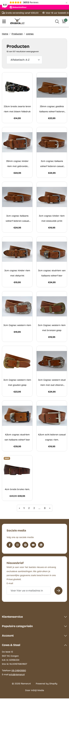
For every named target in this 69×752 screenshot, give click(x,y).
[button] (57, 21)
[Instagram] (17, 545)
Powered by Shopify (46, 683)
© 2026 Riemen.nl (21, 683)
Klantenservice (12, 616)
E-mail (10, 583)
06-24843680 (18, 670)
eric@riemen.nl (17, 674)
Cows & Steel (11, 645)
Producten (17, 33)
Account (8, 635)
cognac (30, 33)
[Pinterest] (25, 545)
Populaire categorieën (17, 626)
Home (5, 33)
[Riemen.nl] (17, 21)
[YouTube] (33, 545)
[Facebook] (10, 545)
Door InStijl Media (34, 690)
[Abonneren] (58, 591)
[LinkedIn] (41, 545)
